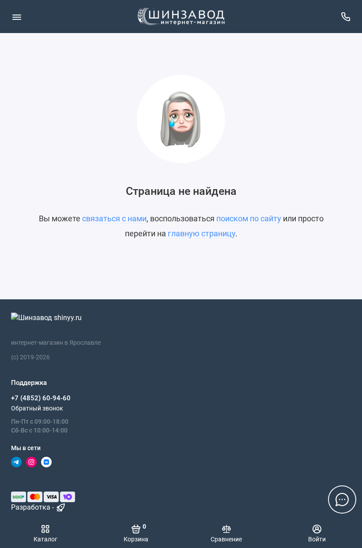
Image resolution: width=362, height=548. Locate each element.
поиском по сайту (248, 218)
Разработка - (33, 507)
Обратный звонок (37, 408)
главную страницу (201, 233)
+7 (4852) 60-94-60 (41, 398)
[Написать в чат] (342, 499)
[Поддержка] (345, 16)
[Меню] (16, 16)
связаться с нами (114, 218)
